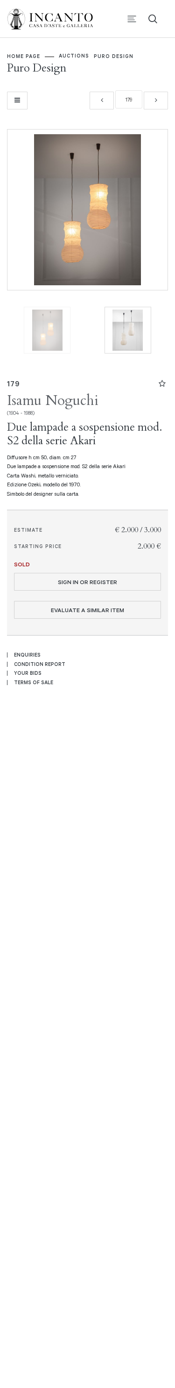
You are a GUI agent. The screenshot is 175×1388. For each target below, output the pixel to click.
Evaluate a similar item (87, 610)
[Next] (156, 100)
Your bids (28, 673)
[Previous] (102, 100)
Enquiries (27, 654)
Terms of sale (33, 682)
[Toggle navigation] (131, 19)
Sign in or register (87, 582)
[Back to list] (17, 100)
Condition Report (39, 664)
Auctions (74, 55)
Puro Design (113, 56)
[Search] (152, 19)
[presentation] (23, 210)
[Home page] (55, 18)
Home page (23, 56)
